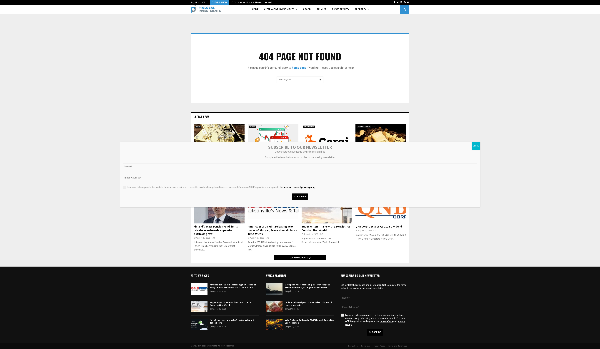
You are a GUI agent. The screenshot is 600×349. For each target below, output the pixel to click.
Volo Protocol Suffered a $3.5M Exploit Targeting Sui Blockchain (309, 321)
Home (255, 9)
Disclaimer (365, 346)
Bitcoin (306, 9)
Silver (198, 127)
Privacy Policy (379, 346)
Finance (321, 9)
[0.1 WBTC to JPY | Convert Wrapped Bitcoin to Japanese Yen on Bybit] (273, 141)
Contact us (353, 346)
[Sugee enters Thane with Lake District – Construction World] (199, 306)
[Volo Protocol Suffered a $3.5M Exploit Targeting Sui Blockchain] (274, 324)
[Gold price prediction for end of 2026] (380, 141)
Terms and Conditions (397, 346)
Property (360, 9)
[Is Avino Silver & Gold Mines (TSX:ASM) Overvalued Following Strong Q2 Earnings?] (219, 141)
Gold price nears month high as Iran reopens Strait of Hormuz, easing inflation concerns (307, 286)
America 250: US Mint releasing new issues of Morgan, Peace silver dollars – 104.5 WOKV (272, 230)
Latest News (201, 117)
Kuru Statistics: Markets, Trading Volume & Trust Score (232, 321)
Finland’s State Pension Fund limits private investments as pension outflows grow (216, 230)
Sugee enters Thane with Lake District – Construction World (327, 228)
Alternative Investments (279, 9)
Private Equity (340, 9)
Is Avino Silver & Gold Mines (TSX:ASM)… (255, 2)
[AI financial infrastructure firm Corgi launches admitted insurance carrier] (327, 141)
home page (299, 67)
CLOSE (476, 146)
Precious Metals (364, 127)
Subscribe (375, 332)
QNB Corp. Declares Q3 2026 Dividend (378, 226)
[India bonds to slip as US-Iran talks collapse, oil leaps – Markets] (274, 306)
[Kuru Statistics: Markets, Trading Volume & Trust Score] (199, 324)
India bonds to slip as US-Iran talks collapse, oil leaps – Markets (308, 304)
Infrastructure (309, 127)
